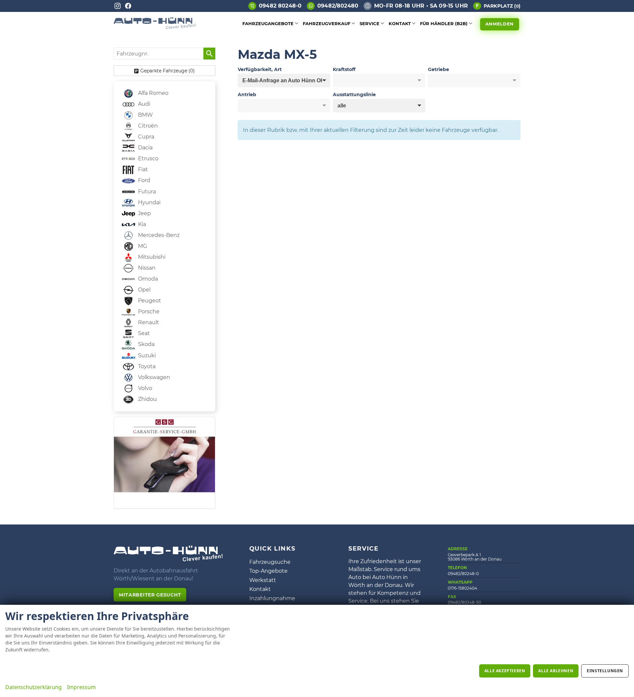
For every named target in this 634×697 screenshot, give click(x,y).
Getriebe (438, 69)
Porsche (148, 311)
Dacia (145, 147)
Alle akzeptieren (504, 671)
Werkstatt (262, 580)
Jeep (144, 213)
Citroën (147, 126)
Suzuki (146, 355)
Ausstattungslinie (354, 94)
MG (142, 246)
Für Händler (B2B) (444, 23)
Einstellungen (605, 671)
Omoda (147, 279)
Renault (148, 322)
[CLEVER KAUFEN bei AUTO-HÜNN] (155, 27)
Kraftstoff (344, 69)
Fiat (142, 169)
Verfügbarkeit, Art (260, 69)
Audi (143, 104)
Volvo (144, 388)
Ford (143, 180)
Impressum (81, 687)
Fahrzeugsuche (270, 562)
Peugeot (149, 300)
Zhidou (147, 399)
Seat (143, 333)
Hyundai (148, 202)
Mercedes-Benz (158, 235)
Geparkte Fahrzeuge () (167, 71)
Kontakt (400, 23)
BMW (145, 115)
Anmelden (499, 23)
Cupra (145, 137)
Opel (144, 290)
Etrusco (147, 158)
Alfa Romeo (152, 93)
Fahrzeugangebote (268, 23)
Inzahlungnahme (272, 598)
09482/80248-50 (464, 602)
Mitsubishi (151, 257)
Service (369, 23)
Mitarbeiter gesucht (150, 595)
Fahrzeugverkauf (326, 23)
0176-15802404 (462, 588)
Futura (146, 191)
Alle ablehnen (555, 671)
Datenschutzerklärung (33, 687)
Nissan (146, 268)
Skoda (146, 344)
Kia (141, 224)
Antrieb (247, 94)
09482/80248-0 (463, 573)
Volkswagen (153, 377)
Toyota (146, 366)
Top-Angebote (268, 571)
